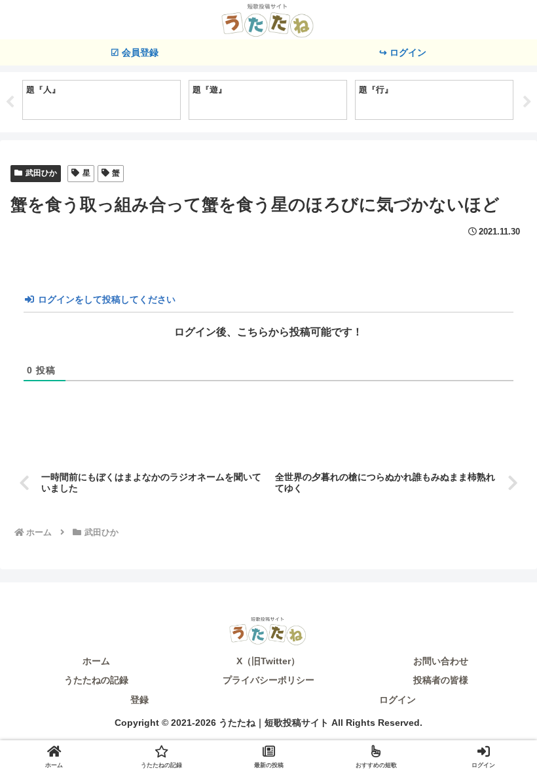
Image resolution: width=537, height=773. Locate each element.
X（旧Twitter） (268, 661)
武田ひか (41, 173)
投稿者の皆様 (440, 680)
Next (527, 102)
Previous (9, 102)
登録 (139, 699)
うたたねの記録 (96, 680)
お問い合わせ (440, 661)
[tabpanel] (101, 100)
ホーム (96, 661)
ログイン (397, 699)
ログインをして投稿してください (105, 299)
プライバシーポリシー (268, 680)
